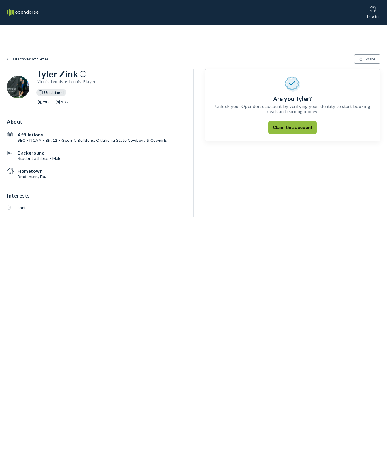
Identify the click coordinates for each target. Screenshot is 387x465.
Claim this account (292, 127)
